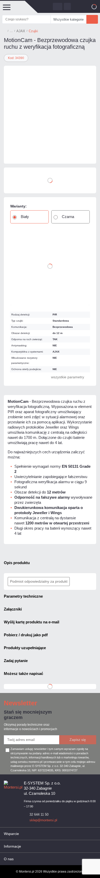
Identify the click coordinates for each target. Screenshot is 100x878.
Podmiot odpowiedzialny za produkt (38, 581)
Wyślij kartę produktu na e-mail (31, 622)
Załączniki (13, 609)
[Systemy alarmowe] (11, 31)
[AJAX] (19, 153)
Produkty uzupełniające (25, 648)
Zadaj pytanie (16, 660)
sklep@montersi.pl (43, 820)
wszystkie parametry (67, 377)
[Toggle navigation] (6, 7)
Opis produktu (17, 563)
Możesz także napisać (23, 673)
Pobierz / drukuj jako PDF (26, 635)
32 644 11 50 (38, 814)
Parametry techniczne (23, 596)
